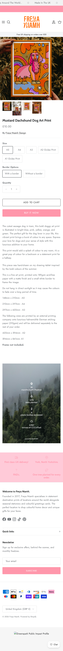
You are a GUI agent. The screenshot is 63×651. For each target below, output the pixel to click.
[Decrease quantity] (5, 189)
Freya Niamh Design (16, 133)
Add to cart (31, 202)
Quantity (6, 182)
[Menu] (3, 22)
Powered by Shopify (28, 616)
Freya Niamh (14, 616)
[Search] (10, 22)
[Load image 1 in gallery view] (31, 68)
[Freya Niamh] (31, 22)
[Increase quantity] (17, 189)
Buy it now (31, 212)
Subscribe (31, 570)
